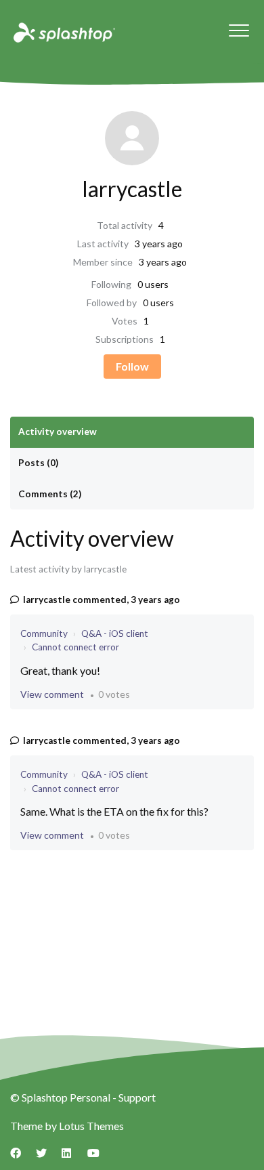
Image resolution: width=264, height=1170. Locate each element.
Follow (132, 366)
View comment (52, 694)
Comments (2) (49, 493)
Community (44, 633)
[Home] (63, 31)
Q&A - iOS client (114, 633)
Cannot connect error (75, 647)
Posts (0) (38, 462)
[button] (238, 30)
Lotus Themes (91, 1125)
